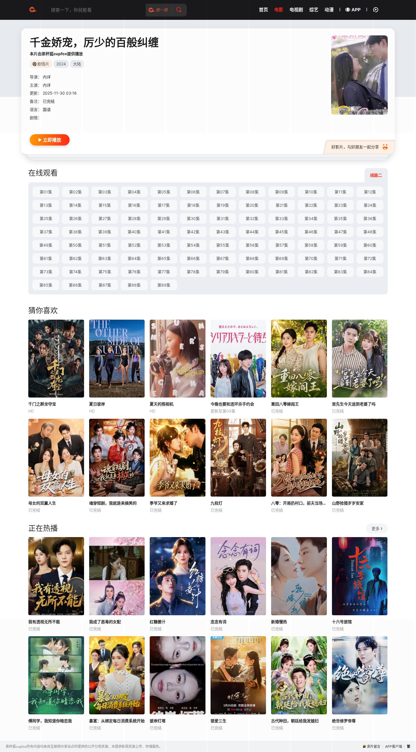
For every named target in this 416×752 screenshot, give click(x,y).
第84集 (369, 271)
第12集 (370, 191)
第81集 (281, 271)
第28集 (134, 218)
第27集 (104, 218)
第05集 (163, 191)
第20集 (252, 205)
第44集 (252, 231)
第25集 (46, 218)
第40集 (134, 231)
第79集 (222, 271)
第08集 (252, 191)
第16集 (134, 205)
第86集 (75, 285)
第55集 (222, 245)
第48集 (369, 231)
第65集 (163, 258)
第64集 (134, 258)
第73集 (46, 271)
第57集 (281, 245)
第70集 (311, 258)
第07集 (222, 191)
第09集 (281, 191)
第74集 (75, 271)
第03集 (104, 191)
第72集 (370, 258)
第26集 (75, 218)
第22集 (311, 205)
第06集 (193, 191)
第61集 (46, 258)
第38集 (75, 231)
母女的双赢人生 (42, 503)
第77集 (164, 271)
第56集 (252, 245)
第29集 (163, 218)
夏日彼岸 (97, 403)
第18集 (193, 205)
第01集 (46, 191)
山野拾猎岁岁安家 (348, 503)
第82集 (311, 271)
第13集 (46, 205)
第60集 (369, 245)
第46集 (311, 231)
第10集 (311, 191)
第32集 (252, 218)
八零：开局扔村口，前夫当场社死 (299, 503)
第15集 (104, 205)
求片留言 (373, 746)
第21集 (282, 205)
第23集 (340, 205)
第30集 (193, 218)
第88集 (134, 285)
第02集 (75, 191)
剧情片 (43, 63)
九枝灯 (216, 503)
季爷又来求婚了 (163, 503)
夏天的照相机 (161, 403)
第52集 (134, 245)
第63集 (104, 258)
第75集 (104, 271)
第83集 (340, 271)
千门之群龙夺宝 (42, 403)
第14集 (75, 205)
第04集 (134, 191)
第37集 (46, 231)
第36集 (369, 218)
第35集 (340, 218)
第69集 (281, 258)
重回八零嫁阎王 (285, 403)
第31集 (222, 218)
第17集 (164, 205)
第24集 (370, 205)
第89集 (163, 285)
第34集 (311, 218)
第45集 (281, 231)
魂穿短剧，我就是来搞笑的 (113, 503)
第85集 (45, 285)
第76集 (134, 271)
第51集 (104, 245)
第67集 (222, 258)
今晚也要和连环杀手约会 (232, 403)
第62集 (75, 258)
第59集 (340, 245)
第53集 (163, 245)
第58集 (311, 245)
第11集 (340, 191)
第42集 (193, 231)
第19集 (222, 205)
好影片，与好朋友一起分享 (355, 146)
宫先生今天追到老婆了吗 (354, 403)
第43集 (222, 231)
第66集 (193, 258)
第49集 (45, 245)
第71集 (340, 258)
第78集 (193, 271)
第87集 (104, 285)
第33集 (281, 218)
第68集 (252, 258)
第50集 (75, 245)
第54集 (193, 245)
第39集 (104, 231)
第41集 (164, 231)
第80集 (252, 271)
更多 (375, 528)
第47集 (340, 231)
